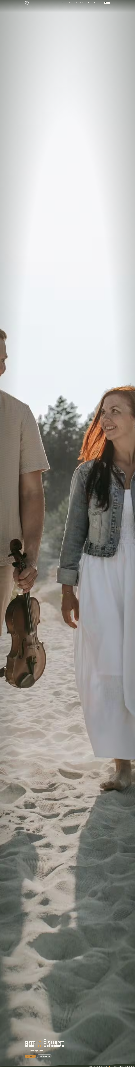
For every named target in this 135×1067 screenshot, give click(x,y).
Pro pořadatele (98, 2)
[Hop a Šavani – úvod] (27, 3)
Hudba (76, 2)
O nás (70, 2)
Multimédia (83, 2)
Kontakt (107, 2)
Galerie (90, 2)
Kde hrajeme (29, 1056)
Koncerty (64, 2)
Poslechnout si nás (45, 1056)
